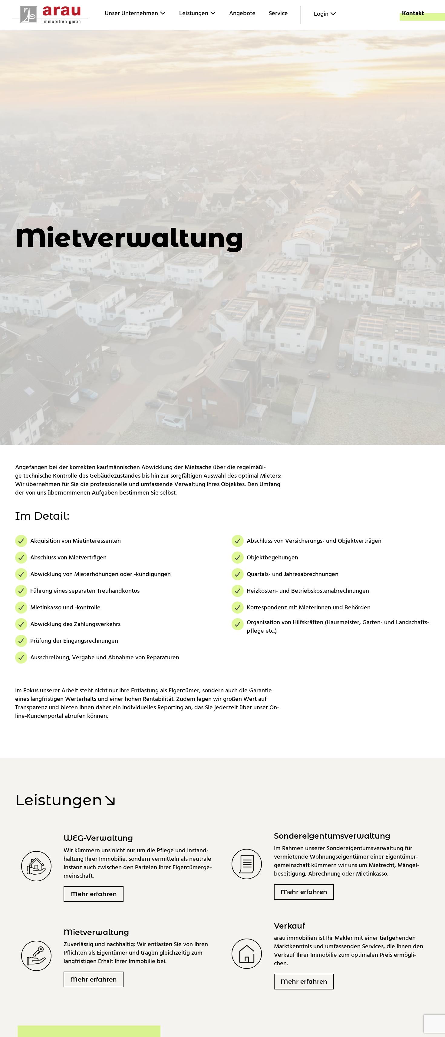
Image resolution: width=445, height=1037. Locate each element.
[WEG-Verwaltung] (36, 866)
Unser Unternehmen (132, 13)
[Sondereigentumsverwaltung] (247, 864)
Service (278, 13)
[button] (94, 894)
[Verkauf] (247, 953)
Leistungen (194, 13)
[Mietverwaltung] (36, 955)
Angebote (242, 13)
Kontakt (413, 13)
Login (322, 14)
